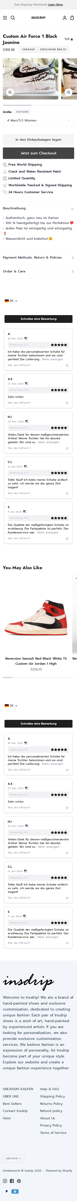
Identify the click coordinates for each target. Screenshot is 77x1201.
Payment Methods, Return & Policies (32, 257)
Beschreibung (14, 208)
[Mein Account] (63, 18)
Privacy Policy (51, 1125)
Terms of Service (53, 1132)
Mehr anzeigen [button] (52, 359)
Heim (7, 1118)
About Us (47, 1118)
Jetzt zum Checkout (38, 153)
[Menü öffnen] (3, 18)
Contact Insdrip (15, 1110)
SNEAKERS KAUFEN (18, 1089)
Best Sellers (12, 1103)
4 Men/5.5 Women (22, 120)
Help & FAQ (49, 1089)
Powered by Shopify (59, 1171)
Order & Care (14, 271)
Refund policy (51, 1110)
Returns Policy (51, 1103)
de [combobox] (12, 301)
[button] (38, 319)
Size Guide (22, 111)
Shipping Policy (52, 1096)
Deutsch (12, 1158)
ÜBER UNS (11, 1096)
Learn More (55, 5)
